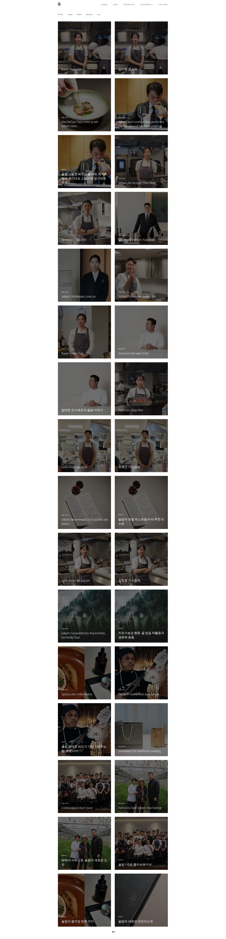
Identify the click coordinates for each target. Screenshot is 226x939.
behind (79, 14)
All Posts (60, 14)
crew (98, 14)
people (70, 14)
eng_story (89, 14)
